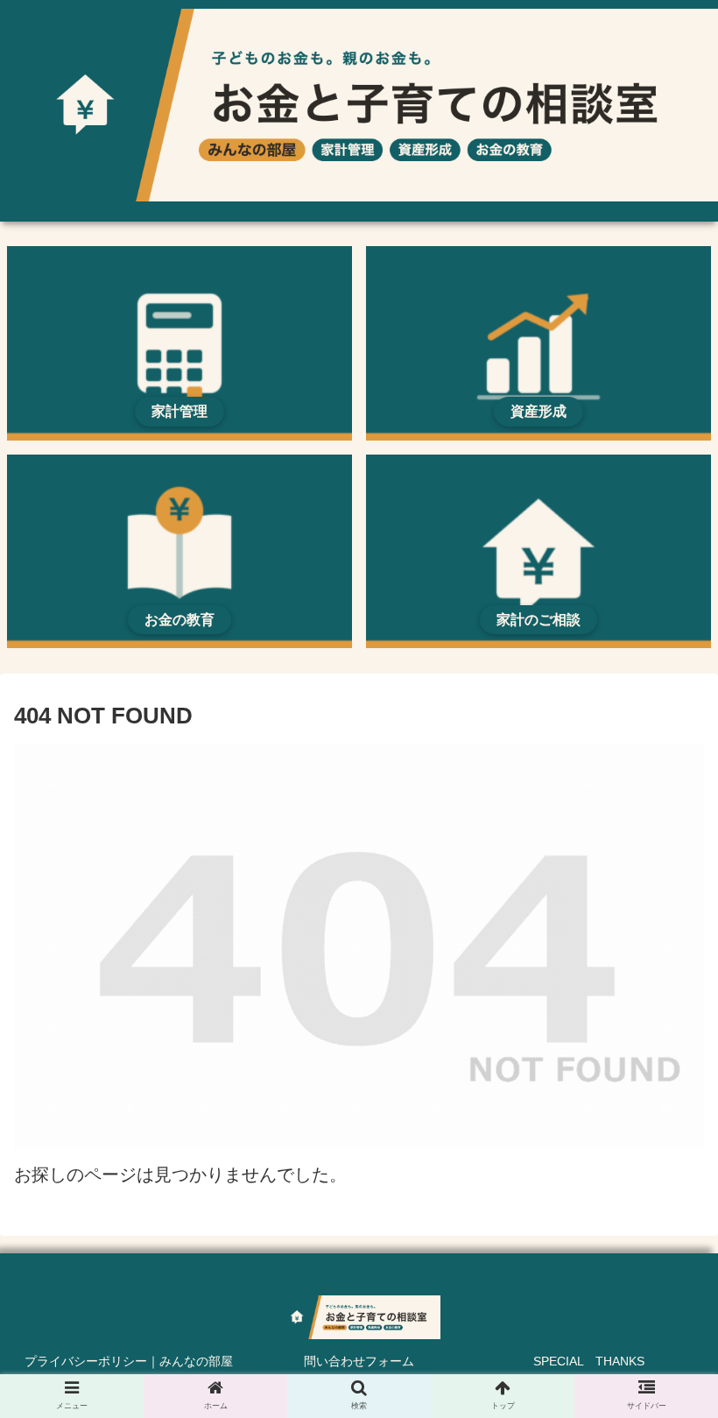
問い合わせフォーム (359, 1361)
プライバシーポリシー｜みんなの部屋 (129, 1361)
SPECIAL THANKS (588, 1361)
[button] (664, 1399)
